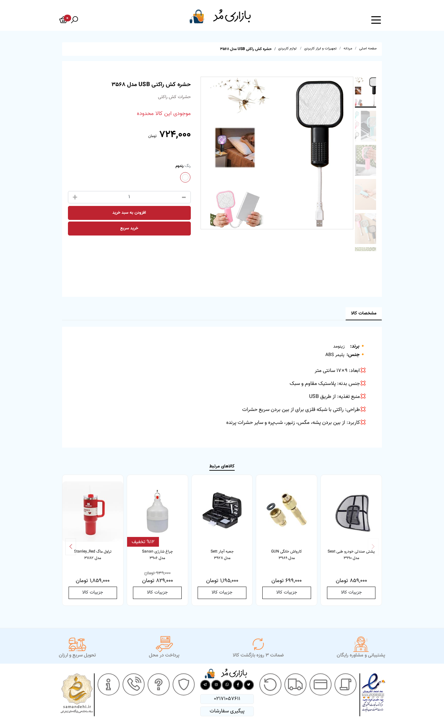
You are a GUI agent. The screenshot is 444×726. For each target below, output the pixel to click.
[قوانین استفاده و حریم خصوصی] (184, 684)
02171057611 (227, 699)
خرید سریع (129, 228)
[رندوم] (185, 177)
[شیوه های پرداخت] (320, 684)
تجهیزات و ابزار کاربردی (320, 48)
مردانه (348, 48)
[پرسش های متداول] (159, 684)
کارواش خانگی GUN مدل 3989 (286, 555)
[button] (70, 546)
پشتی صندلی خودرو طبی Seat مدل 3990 (351, 555)
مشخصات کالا (363, 313)
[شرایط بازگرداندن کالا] (270, 684)
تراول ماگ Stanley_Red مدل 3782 (92, 555)
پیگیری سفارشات (227, 711)
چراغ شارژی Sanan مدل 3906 (157, 555)
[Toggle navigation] (376, 19)
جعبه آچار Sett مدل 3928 (222, 555)
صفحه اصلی (368, 48)
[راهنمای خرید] (345, 684)
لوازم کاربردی (287, 48)
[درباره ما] (109, 684)
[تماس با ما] (134, 684)
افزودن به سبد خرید (129, 213)
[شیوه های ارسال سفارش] (295, 684)
